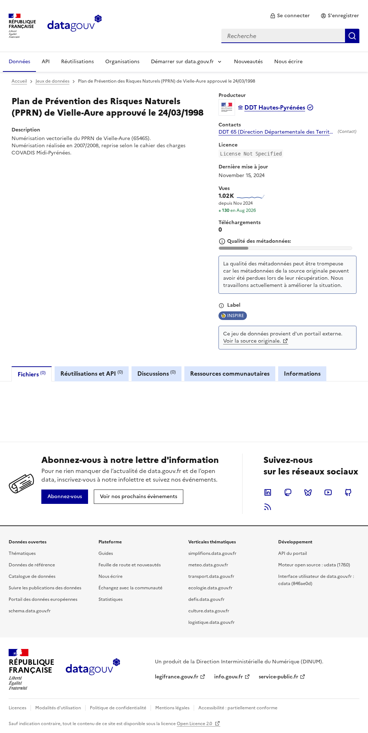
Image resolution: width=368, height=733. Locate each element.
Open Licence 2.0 (195, 723)
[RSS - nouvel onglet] (268, 507)
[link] (290, 16)
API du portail (292, 553)
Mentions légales (172, 708)
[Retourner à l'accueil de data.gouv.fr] (74, 25)
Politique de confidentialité (118, 708)
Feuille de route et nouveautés (129, 565)
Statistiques (110, 599)
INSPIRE (235, 315)
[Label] (221, 305)
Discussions (156, 373)
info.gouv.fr (228, 677)
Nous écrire (288, 61)
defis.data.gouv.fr (206, 599)
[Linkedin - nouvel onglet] (268, 492)
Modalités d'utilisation (58, 708)
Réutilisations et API (91, 373)
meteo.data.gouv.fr (208, 565)
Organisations (122, 61)
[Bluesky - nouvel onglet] (308, 492)
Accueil (19, 81)
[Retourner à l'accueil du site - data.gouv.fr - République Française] (93, 669)
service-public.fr (278, 677)
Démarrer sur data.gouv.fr (182, 61)
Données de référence (32, 565)
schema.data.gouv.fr (30, 611)
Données (19, 61)
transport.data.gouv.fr (211, 576)
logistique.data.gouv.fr (211, 622)
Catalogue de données (32, 576)
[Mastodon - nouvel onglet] (288, 492)
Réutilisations (77, 61)
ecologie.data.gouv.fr (210, 588)
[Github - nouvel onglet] (348, 492)
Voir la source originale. (252, 341)
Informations (302, 373)
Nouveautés (248, 61)
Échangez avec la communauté (130, 588)
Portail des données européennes (43, 599)
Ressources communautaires (230, 373)
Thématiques (22, 553)
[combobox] (290, 36)
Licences (17, 708)
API (46, 61)
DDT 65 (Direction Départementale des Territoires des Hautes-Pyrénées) (276, 132)
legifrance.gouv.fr (176, 677)
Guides (105, 553)
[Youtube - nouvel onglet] (328, 492)
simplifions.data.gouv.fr (212, 553)
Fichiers (32, 374)
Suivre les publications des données (45, 588)
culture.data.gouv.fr (208, 611)
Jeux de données (52, 81)
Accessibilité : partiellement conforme (237, 708)
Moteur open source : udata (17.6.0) (314, 565)
